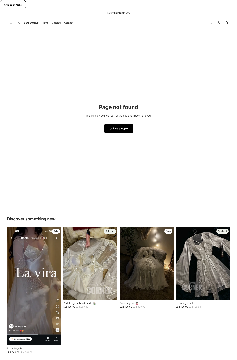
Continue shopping (118, 128)
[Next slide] (112, 263)
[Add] (56, 340)
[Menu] (11, 23)
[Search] (19, 23)
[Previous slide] (68, 263)
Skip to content (13, 4)
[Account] (218, 23)
